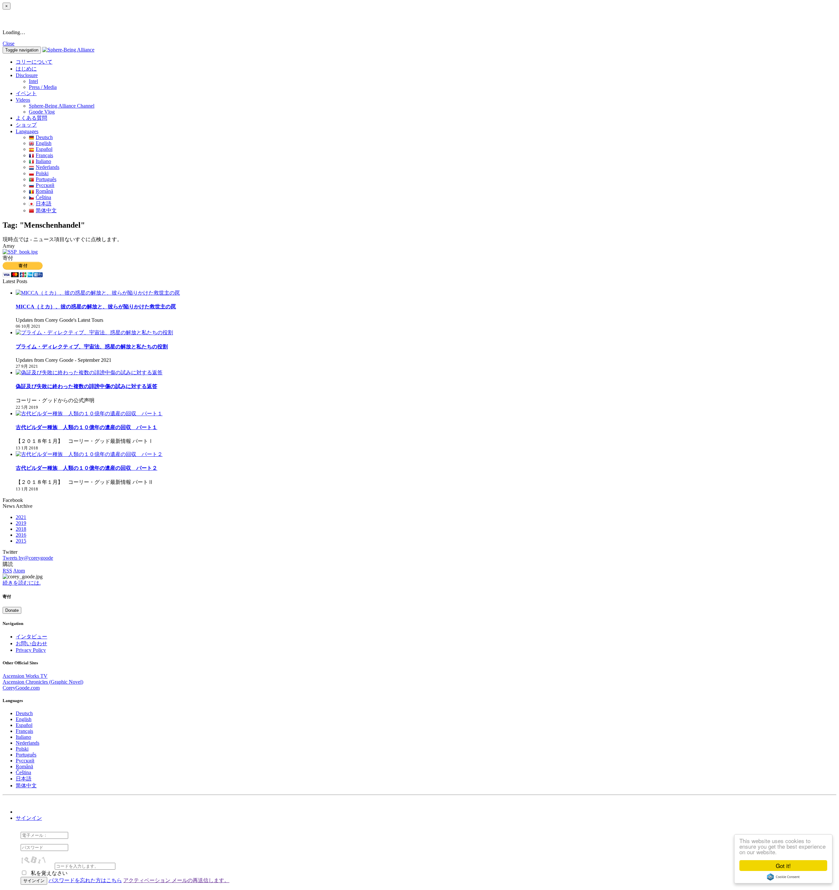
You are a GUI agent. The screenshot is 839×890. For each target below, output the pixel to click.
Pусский (45, 185)
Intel (33, 81)
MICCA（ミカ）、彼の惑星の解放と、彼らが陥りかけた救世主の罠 (96, 306)
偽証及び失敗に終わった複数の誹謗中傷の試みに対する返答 (86, 386)
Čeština (43, 197)
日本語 (43, 203)
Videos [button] (23, 100)
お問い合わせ (31, 643)
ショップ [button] (26, 125)
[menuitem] (432, 81)
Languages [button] (27, 131)
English (43, 143)
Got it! (783, 865)
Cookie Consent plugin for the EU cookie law (783, 876)
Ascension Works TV (25, 676)
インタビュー (31, 636)
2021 (21, 517)
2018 (21, 529)
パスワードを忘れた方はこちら (85, 880)
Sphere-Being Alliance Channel (61, 106)
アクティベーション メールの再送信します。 (176, 880)
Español (44, 149)
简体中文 (46, 210)
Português (46, 179)
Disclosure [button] (27, 75)
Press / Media (43, 87)
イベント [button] (26, 93)
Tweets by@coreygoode (28, 558)
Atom (19, 570)
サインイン (29, 818)
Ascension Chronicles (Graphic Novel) (43, 682)
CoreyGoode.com (21, 688)
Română (44, 191)
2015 (21, 541)
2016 (21, 535)
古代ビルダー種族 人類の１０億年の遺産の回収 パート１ (86, 427)
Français (44, 155)
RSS (7, 570)
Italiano (43, 161)
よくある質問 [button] (31, 118)
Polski (42, 173)
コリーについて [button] (34, 62)
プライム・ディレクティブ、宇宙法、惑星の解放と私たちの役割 (92, 346)
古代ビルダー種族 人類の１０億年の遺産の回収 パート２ (86, 468)
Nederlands (47, 167)
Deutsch (44, 137)
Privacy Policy (31, 650)
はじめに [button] (26, 69)
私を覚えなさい (48, 873)
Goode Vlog (42, 111)
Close (8, 43)
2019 (21, 523)
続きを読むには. (22, 583)
